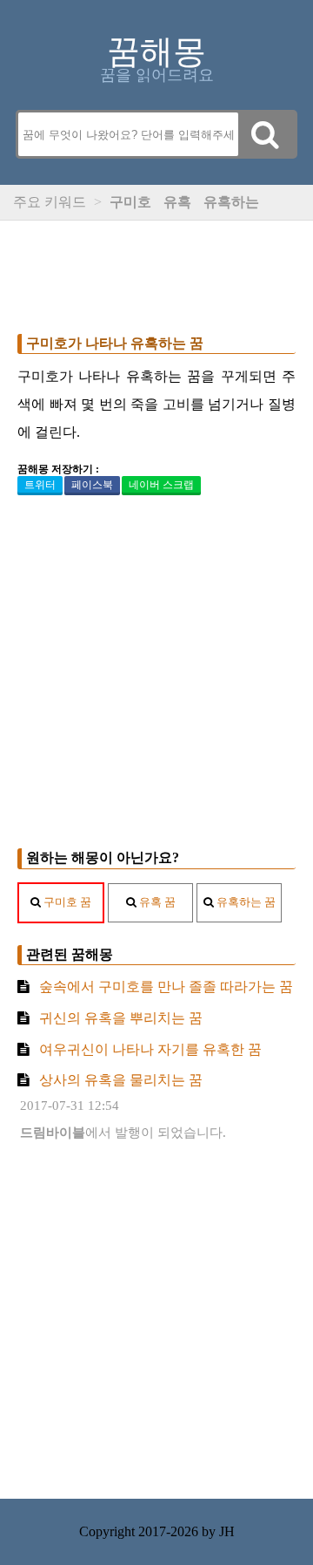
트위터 (40, 485)
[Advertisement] (156, 272)
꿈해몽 (156, 51)
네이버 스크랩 (161, 485)
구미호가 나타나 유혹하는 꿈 (114, 343)
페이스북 (92, 485)
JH (227, 1531)
